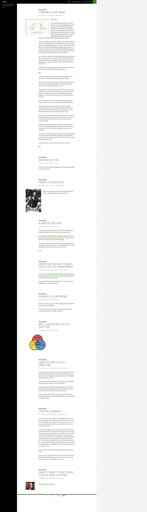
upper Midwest (52, 45)
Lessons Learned (50, 411)
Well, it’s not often (87, 1)
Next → (64, 495)
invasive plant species (65, 47)
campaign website (67, 56)
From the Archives (51, 182)
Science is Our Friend (53, 296)
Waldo (62, 38)
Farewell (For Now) (52, 12)
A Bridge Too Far (50, 223)
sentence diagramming (51, 47)
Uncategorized (42, 9)
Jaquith (67, 38)
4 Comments (60, 15)
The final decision (77, 1)
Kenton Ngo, (66, 36)
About (69, 1)
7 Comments (61, 478)
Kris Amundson (54, 163)
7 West (4, 2)
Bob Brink (52, 15)
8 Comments (64, 414)
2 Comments (61, 185)
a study (50, 303)
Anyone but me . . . (51, 160)
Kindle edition (71, 167)
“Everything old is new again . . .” (47, 484)
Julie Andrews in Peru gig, (45, 62)
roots (42, 45)
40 (58, 495)
